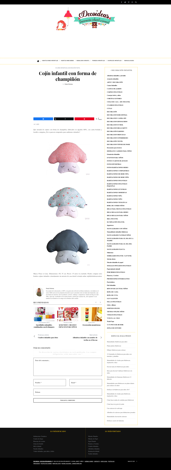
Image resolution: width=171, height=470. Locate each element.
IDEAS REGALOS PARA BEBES (117, 212)
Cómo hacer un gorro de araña (115, 404)
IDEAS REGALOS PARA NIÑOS (117, 215)
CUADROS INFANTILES (115, 105)
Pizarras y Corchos (113, 275)
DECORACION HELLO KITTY (117, 128)
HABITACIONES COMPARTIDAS (118, 171)
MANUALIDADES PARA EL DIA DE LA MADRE (120, 239)
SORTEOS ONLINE (113, 308)
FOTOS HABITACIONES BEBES (117, 167)
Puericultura (111, 282)
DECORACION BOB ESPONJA (117, 115)
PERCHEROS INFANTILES (116, 272)
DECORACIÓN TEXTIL (74, 68)
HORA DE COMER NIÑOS (115, 206)
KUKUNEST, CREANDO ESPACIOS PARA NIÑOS (68, 326)
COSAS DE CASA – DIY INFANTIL (118, 102)
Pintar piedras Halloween (114, 346)
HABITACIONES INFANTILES (117, 180)
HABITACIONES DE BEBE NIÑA (118, 174)
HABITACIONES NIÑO (114, 199)
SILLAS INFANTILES (114, 302)
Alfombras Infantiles (94, 449)
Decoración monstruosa (91, 325)
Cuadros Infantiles (93, 446)
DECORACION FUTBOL (115, 125)
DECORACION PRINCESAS (116, 135)
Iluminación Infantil (93, 451)
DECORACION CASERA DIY (116, 118)
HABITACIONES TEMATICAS (117, 202)
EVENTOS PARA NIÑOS (115, 158)
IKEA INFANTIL (112, 219)
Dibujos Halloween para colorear (116, 350)
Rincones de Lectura (39, 441)
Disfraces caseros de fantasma (115, 421)
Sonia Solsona (69, 84)
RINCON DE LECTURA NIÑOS (117, 289)
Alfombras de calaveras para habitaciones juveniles (121, 412)
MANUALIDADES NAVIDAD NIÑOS (119, 235)
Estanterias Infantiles (113, 154)
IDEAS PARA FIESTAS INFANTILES (119, 209)
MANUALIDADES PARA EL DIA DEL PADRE (119, 245)
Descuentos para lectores (114, 148)
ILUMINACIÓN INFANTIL (116, 222)
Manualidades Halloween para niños (117, 342)
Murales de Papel (93, 439)
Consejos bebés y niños (114, 95)
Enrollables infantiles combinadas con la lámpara (44, 326)
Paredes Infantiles (38, 449)
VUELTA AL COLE (113, 318)
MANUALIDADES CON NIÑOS (117, 229)
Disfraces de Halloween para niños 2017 (118, 389)
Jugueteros (110, 225)
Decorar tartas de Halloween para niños (118, 367)
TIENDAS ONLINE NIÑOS (115, 312)
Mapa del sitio (57, 463)
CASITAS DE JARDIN (114, 89)
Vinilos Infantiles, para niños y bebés (43, 451)
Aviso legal (104, 461)
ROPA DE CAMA (112, 292)
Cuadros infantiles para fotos (48, 336)
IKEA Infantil (37, 446)
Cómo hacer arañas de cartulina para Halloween (120, 400)
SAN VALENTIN (112, 298)
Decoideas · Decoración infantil (42, 461)
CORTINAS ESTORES (114, 98)
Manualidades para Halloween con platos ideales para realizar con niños (120, 384)
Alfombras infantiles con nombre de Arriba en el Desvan (85, 337)
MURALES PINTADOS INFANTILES (119, 266)
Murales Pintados (93, 436)
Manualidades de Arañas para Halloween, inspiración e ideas (118, 361)
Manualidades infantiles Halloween (117, 232)
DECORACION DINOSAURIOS (117, 121)
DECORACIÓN (112, 112)
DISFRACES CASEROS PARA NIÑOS (119, 151)
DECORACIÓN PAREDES (115, 131)
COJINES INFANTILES (61, 68)
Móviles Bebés (111, 259)
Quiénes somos (89, 461)
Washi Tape (110, 321)
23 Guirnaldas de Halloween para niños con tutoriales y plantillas (119, 355)
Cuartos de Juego (38, 439)
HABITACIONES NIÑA (114, 196)
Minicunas (110, 252)
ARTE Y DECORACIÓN (115, 82)
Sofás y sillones (111, 305)
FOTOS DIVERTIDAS (114, 164)
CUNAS (109, 108)
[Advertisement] (85, 42)
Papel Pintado (92, 441)
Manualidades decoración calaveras (117, 416)
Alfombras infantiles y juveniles (116, 76)
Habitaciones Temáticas (40, 436)
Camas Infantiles (112, 85)
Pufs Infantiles (111, 285)
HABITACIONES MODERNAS (117, 192)
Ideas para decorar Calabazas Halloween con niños (119, 372)
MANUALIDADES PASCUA (116, 249)
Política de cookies (46, 463)
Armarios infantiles (113, 79)
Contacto (97, 461)
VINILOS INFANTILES (114, 315)
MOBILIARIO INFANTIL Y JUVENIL (119, 256)
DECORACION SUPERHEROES (117, 138)
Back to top (131, 461)
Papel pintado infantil (113, 269)
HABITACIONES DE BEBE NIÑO (118, 177)
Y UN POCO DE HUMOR (115, 325)
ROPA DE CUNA (112, 295)
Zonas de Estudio (38, 444)
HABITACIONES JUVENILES (117, 189)
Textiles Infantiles (93, 454)
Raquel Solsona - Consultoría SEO (72, 463)
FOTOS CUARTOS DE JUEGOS (117, 161)
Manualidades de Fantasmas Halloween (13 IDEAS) (119, 378)
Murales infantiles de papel (115, 262)
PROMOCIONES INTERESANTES (118, 279)
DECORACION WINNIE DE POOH (118, 144)
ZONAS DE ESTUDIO (114, 328)
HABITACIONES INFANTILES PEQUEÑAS (117, 185)
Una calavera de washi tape (114, 408)
